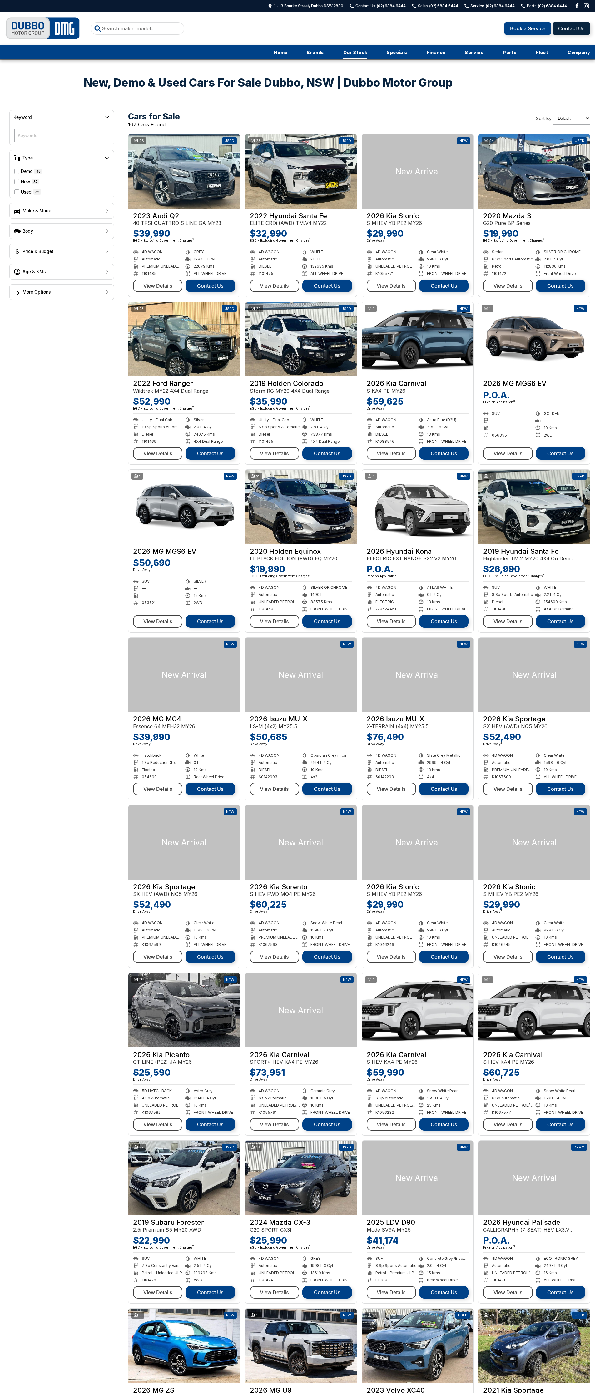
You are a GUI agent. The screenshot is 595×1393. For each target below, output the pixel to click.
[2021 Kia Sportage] (534, 1346)
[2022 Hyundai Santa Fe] (301, 171)
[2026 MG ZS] (184, 1346)
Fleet (542, 52)
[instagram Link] (586, 6)
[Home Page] (43, 28)
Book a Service (527, 28)
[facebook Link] (577, 6)
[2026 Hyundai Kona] (418, 507)
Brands (315, 52)
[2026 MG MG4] (184, 675)
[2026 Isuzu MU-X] (301, 675)
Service (474, 52)
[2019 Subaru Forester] (184, 1178)
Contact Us (571, 28)
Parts (509, 52)
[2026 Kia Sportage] (534, 675)
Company (579, 52)
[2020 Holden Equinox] (301, 507)
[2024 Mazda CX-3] (301, 1178)
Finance (436, 52)
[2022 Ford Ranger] (184, 339)
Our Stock (355, 52)
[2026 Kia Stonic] (418, 171)
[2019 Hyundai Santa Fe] (534, 507)
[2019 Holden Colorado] (301, 339)
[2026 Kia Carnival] (418, 339)
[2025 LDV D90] (418, 1178)
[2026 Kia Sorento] (301, 842)
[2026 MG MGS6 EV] (534, 339)
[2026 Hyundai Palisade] (534, 1178)
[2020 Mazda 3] (534, 171)
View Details (157, 286)
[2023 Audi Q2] (184, 171)
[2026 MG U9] (301, 1346)
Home (281, 52)
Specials (397, 52)
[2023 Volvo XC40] (418, 1346)
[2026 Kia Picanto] (184, 1010)
